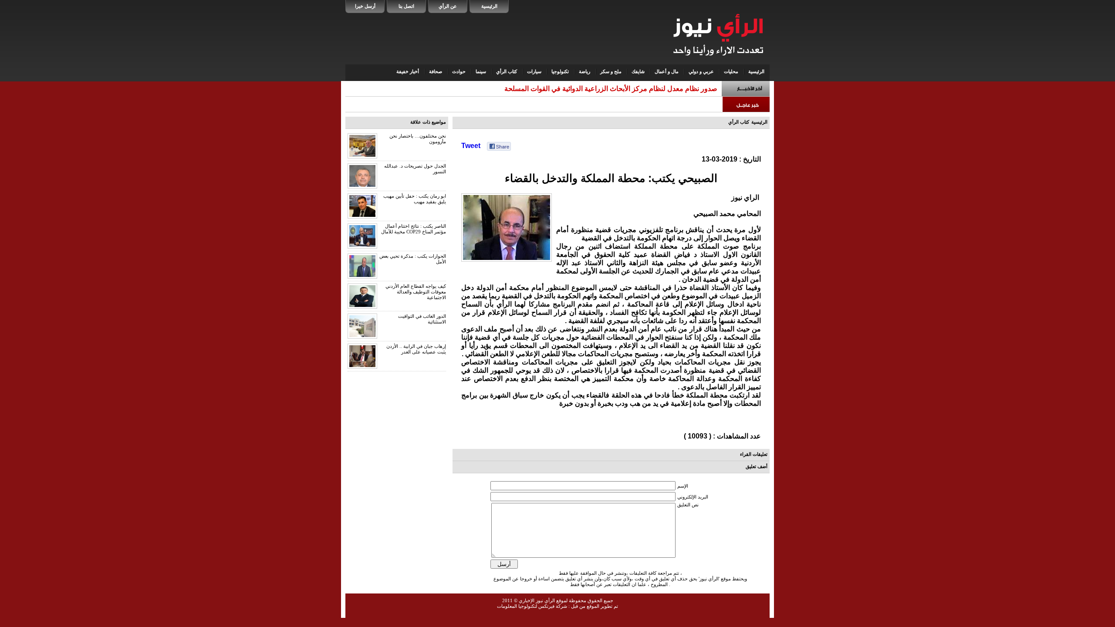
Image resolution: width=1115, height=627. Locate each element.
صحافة (435, 71)
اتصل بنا (406, 6)
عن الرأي (448, 6)
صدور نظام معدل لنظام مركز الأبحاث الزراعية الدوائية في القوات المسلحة (610, 88)
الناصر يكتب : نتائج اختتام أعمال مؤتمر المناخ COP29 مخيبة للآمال (413, 228)
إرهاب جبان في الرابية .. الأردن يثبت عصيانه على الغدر (416, 349)
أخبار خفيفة (407, 71)
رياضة (584, 71)
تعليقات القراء (753, 454)
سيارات (534, 71)
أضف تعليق (756, 466)
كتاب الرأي (506, 71)
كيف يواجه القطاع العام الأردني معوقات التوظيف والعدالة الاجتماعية (415, 291)
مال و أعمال (667, 71)
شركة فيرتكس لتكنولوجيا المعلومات (532, 606)
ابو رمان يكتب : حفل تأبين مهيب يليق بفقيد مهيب (414, 198)
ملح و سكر (611, 71)
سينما (481, 71)
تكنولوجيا (560, 71)
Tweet (470, 145)
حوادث (459, 71)
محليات (731, 71)
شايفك (638, 71)
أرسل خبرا (365, 6)
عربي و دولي (701, 71)
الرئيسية (489, 6)
